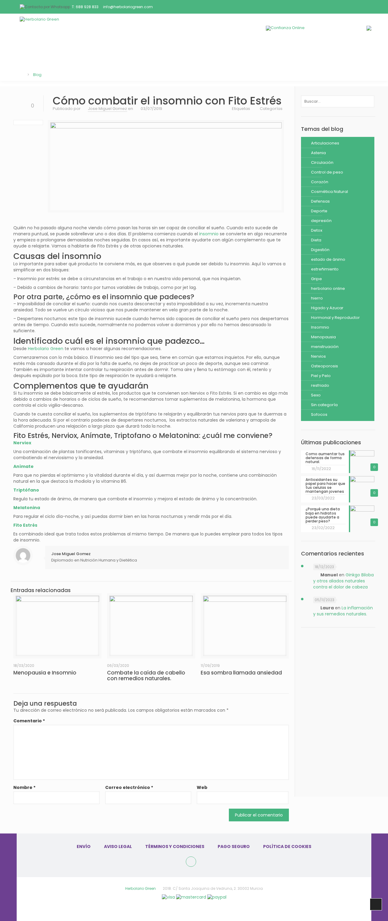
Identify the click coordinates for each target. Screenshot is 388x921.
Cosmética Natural (329, 191)
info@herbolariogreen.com (128, 6)
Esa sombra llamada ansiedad (241, 672)
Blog (194, 54)
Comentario (29, 721)
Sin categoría (324, 405)
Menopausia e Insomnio (44, 672)
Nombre (24, 787)
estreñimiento (325, 269)
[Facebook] (191, 861)
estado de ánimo (328, 259)
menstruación (325, 347)
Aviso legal (118, 846)
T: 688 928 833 (85, 6)
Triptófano (26, 490)
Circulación (322, 162)
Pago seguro (234, 846)
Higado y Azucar (327, 308)
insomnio (209, 234)
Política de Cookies (287, 846)
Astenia (318, 153)
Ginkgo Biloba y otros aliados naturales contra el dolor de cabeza (343, 581)
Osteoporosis (324, 366)
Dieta (316, 240)
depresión (321, 221)
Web (202, 787)
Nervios (318, 356)
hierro (317, 298)
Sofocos (319, 414)
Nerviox (22, 443)
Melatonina (26, 508)
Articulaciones (325, 143)
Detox (316, 230)
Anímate (23, 466)
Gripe (316, 279)
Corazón (319, 182)
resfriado (320, 385)
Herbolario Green (45, 349)
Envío (84, 846)
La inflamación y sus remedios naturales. (343, 611)
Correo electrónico (129, 787)
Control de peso (327, 172)
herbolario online (328, 288)
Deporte (319, 211)
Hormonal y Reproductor (335, 317)
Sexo (316, 395)
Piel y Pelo (321, 376)
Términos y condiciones (174, 846)
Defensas (320, 201)
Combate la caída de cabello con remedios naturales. (146, 675)
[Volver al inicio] (20, 74)
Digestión (320, 250)
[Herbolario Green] (76, 28)
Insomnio (320, 327)
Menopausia (323, 337)
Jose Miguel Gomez (107, 108)
